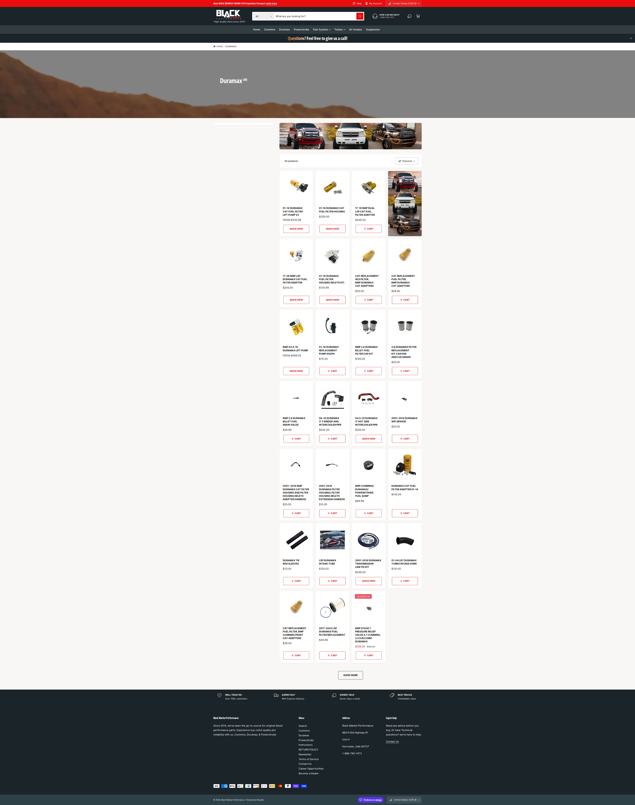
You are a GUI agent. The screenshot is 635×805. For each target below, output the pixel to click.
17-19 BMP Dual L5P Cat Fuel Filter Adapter (365, 211)
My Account (375, 3)
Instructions (306, 744)
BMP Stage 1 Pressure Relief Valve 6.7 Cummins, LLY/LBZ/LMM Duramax (368, 635)
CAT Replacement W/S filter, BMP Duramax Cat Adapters (367, 280)
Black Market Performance (232, 800)
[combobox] (319, 16)
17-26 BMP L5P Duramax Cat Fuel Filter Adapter (295, 279)
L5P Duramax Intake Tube (327, 562)
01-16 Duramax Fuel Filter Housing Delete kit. (332, 279)
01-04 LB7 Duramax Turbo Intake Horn (404, 562)
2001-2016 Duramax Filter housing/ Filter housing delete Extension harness (332, 492)
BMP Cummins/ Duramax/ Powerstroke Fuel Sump (364, 490)
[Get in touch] (409, 16)
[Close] (630, 38)
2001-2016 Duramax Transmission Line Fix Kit (368, 563)
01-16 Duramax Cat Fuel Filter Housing (332, 210)
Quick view (296, 228)
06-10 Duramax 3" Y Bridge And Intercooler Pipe (330, 421)
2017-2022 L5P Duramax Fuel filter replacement (332, 631)
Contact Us (305, 763)
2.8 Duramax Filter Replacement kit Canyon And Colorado (403, 352)
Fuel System (320, 29)
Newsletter (305, 754)
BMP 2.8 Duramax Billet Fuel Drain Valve (294, 421)
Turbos (338, 29)
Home (219, 46)
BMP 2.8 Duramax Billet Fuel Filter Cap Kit (366, 350)
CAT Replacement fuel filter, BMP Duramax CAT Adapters (403, 280)
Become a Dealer (309, 773)
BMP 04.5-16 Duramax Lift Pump (295, 349)
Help (359, 3)
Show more (350, 675)
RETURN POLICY (308, 749)
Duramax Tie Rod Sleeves (291, 562)
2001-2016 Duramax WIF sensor (404, 420)
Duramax (231, 46)
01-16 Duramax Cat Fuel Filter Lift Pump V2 (293, 211)
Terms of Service (309, 759)
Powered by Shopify (255, 800)
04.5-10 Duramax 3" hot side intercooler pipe (366, 421)
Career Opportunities (311, 768)
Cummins (304, 730)
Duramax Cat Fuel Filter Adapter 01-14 (404, 487)
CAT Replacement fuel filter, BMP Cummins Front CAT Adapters (294, 633)
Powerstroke (306, 740)
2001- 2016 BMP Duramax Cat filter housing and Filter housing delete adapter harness (296, 492)
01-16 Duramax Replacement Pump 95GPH (329, 350)
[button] (418, 16)
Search (303, 725)
